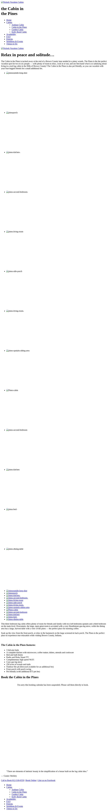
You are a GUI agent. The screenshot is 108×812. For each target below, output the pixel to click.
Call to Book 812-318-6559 (12, 780)
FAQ (8, 37)
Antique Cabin (18, 25)
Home (8, 20)
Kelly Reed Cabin (19, 32)
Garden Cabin (17, 29)
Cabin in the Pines (19, 27)
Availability (11, 34)
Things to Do (11, 44)
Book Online (31, 780)
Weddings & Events (14, 41)
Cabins (9, 22)
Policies (9, 39)
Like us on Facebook (46, 780)
